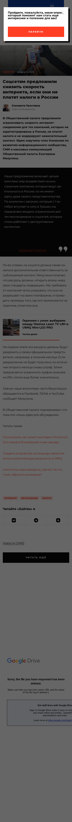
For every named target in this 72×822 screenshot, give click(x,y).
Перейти (36, 31)
